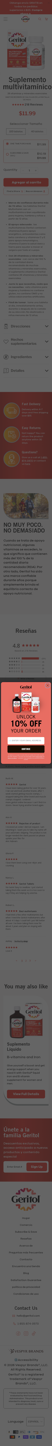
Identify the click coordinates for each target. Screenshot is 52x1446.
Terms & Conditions (12, 758)
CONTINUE (26, 749)
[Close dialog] (47, 685)
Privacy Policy (39, 756)
